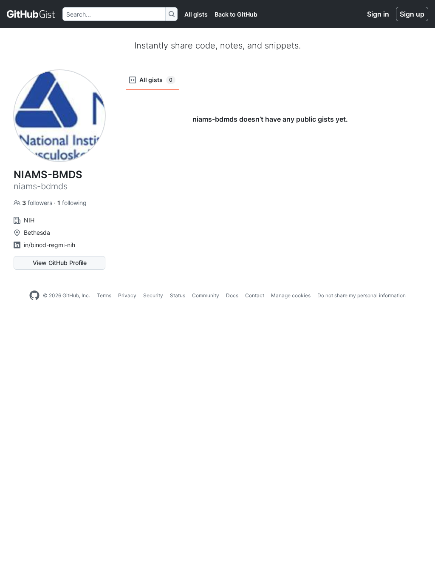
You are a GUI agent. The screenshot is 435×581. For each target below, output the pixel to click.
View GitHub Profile (60, 262)
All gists (196, 14)
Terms (104, 295)
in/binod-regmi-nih (49, 244)
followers (38, 202)
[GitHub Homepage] (34, 295)
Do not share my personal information (361, 295)
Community (205, 295)
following (72, 202)
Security (153, 295)
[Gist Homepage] (31, 14)
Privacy (127, 295)
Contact (254, 295)
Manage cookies (291, 295)
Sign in (378, 14)
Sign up (412, 14)
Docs (232, 295)
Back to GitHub (236, 14)
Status (177, 295)
